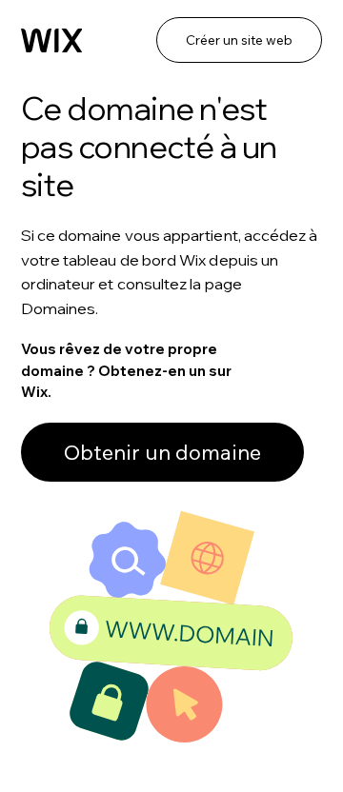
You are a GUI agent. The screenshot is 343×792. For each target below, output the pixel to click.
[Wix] (52, 41)
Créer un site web (239, 40)
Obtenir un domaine (162, 452)
